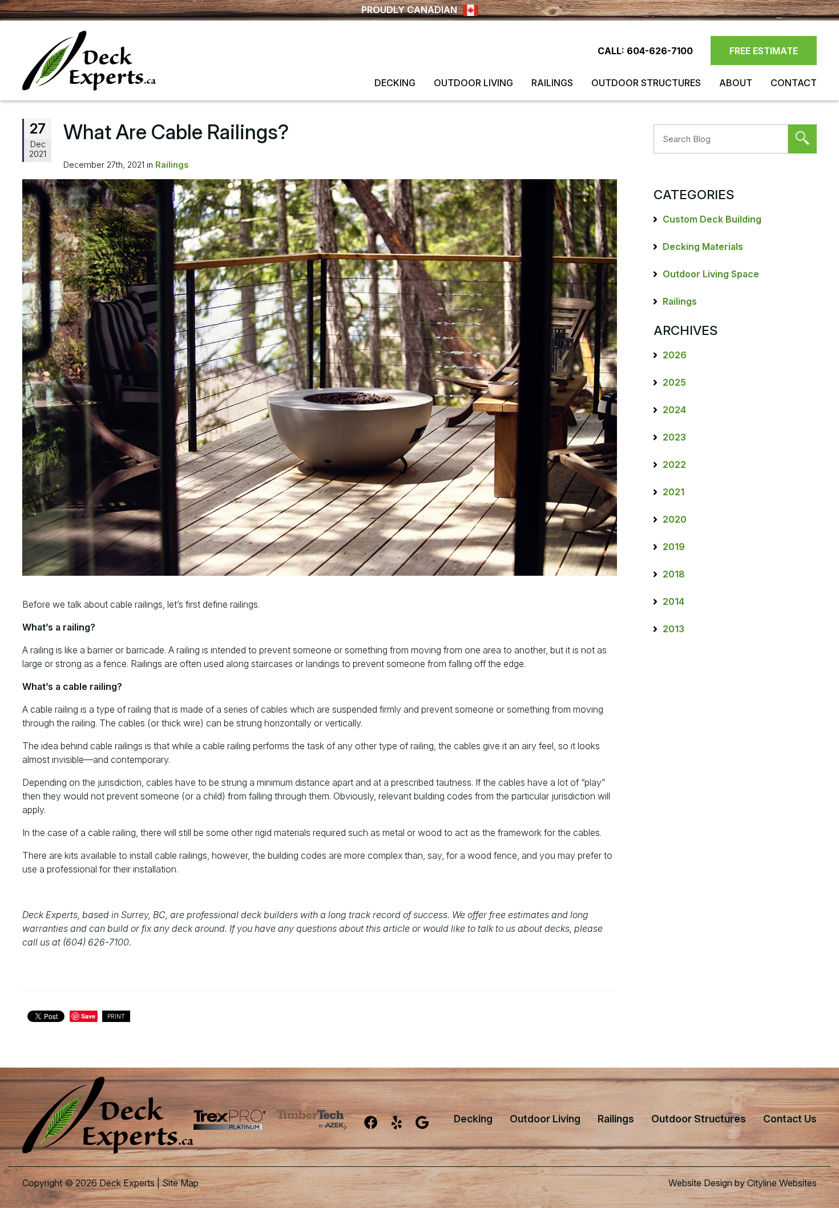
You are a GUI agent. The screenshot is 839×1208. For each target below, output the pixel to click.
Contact (794, 82)
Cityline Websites (782, 1183)
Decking (395, 82)
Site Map (180, 1183)
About (735, 82)
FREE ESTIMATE (763, 50)
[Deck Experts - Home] (89, 61)
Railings (552, 82)
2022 (674, 464)
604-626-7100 (660, 50)
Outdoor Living (473, 82)
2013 (673, 629)
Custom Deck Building (712, 219)
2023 (674, 437)
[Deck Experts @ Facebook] (378, 1125)
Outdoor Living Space (711, 274)
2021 (673, 492)
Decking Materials (703, 246)
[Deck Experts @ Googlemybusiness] (429, 1125)
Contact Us (790, 1119)
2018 (674, 574)
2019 (674, 546)
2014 (673, 601)
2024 (674, 409)
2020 (675, 519)
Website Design (700, 1183)
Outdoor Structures (646, 82)
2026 (675, 355)
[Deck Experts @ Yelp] (404, 1125)
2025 (674, 382)
